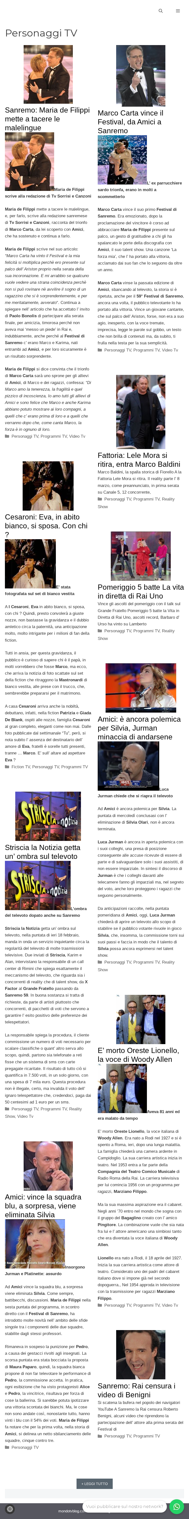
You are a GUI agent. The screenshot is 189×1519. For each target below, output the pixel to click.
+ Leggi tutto (94, 1484)
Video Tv (77, 436)
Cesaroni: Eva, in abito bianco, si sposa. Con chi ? (46, 526)
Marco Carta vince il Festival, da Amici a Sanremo (130, 122)
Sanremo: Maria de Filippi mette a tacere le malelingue (47, 119)
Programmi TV (54, 436)
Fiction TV (21, 767)
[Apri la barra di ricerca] (160, 11)
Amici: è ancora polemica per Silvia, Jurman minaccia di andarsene (139, 728)
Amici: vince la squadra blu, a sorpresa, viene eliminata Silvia (43, 1206)
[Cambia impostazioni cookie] (10, 1509)
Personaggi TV (25, 436)
